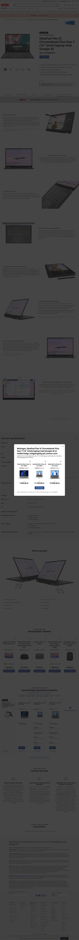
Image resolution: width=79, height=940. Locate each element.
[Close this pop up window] (62, 446)
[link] (24, 474)
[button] (30, 461)
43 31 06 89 (54, 492)
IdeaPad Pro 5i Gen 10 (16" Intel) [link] (54, 465)
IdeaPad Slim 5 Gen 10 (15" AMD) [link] (24, 465)
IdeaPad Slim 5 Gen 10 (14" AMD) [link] (39, 465)
